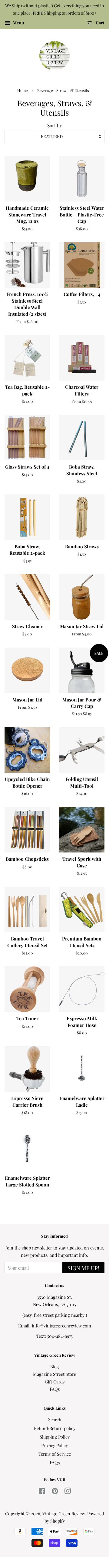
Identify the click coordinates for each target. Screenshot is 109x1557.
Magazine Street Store (54, 1374)
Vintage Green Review (63, 1513)
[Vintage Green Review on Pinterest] (54, 1492)
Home (22, 90)
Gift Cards (54, 1382)
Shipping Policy (55, 1437)
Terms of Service (54, 1454)
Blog (54, 1366)
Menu (18, 23)
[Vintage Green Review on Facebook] (41, 1492)
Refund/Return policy (54, 1428)
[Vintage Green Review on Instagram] (67, 1492)
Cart (99, 23)
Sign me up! (83, 1268)
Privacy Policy (54, 1445)
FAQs (55, 1389)
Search (54, 1419)
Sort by (54, 125)
